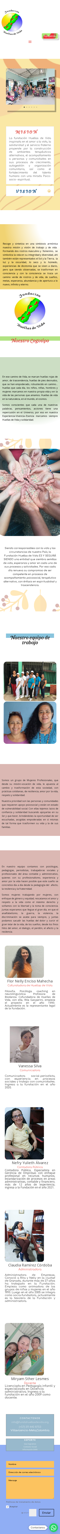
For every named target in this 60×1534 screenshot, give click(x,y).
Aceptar (14, 1507)
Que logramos (30, 1444)
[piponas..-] (30, 103)
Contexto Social (30, 1447)
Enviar (46, 1513)
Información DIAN (30, 1449)
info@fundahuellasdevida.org (30, 1422)
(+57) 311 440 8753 (30, 1426)
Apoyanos (49, 36)
